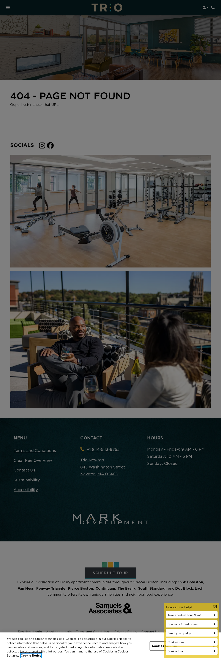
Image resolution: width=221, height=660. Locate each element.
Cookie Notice (31, 655)
